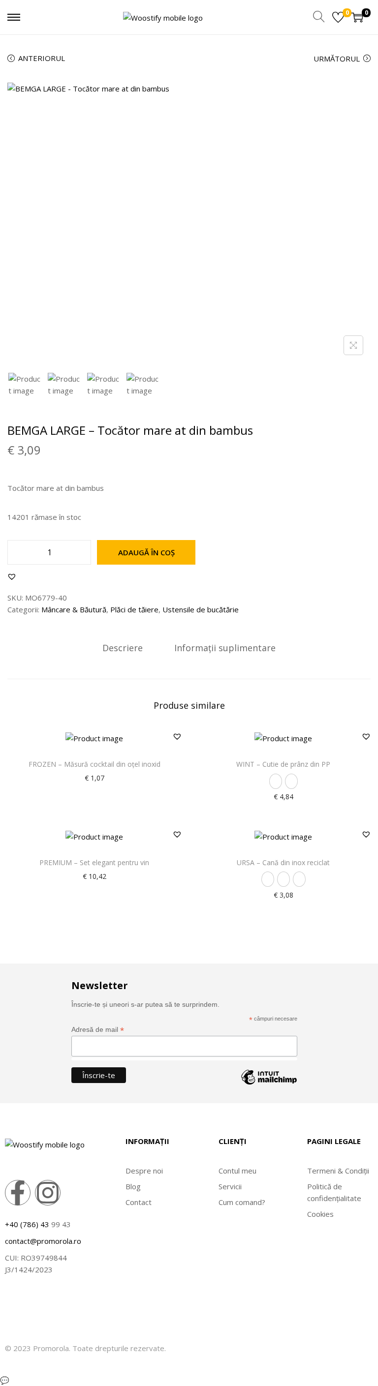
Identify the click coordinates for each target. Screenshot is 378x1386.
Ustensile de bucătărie (200, 609)
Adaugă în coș (146, 552)
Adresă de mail (97, 1029)
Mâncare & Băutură (73, 609)
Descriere (122, 648)
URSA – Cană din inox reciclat (283, 862)
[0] (338, 17)
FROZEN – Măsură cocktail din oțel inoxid (94, 764)
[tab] (122, 648)
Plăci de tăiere (134, 609)
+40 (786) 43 (27, 1224)
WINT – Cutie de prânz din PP (283, 764)
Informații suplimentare (225, 648)
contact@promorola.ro (43, 1241)
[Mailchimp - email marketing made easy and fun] (269, 1084)
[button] (11, 576)
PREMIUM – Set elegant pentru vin (94, 862)
